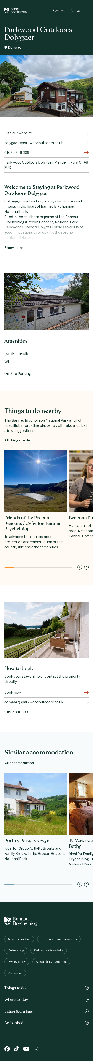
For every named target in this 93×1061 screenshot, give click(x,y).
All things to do (17, 440)
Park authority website (48, 950)
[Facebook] (7, 1049)
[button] (79, 567)
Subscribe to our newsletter (59, 939)
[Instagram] (36, 1049)
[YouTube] (26, 1049)
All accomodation (19, 763)
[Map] (79, 10)
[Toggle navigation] (87, 10)
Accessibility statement (51, 962)
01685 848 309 (16, 153)
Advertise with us (19, 939)
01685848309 (16, 712)
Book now (12, 692)
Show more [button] (13, 248)
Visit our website (18, 133)
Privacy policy (17, 962)
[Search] (72, 10)
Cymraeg (59, 10)
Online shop (16, 950)
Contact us (15, 973)
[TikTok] (16, 1049)
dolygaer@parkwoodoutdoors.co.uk (33, 143)
